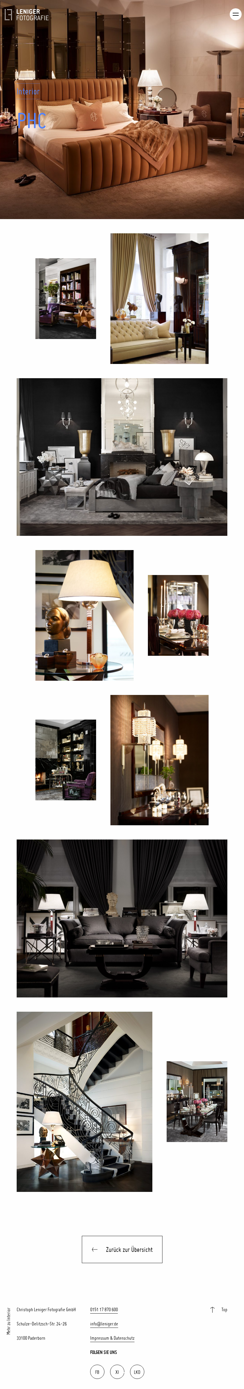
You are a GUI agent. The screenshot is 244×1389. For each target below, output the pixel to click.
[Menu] (236, 14)
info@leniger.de (104, 1324)
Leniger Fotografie (27, 14)
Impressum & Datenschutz (112, 1338)
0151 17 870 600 (104, 1309)
